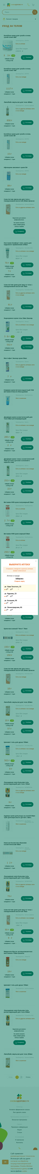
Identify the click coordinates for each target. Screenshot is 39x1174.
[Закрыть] (36, 561)
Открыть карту (19, 581)
